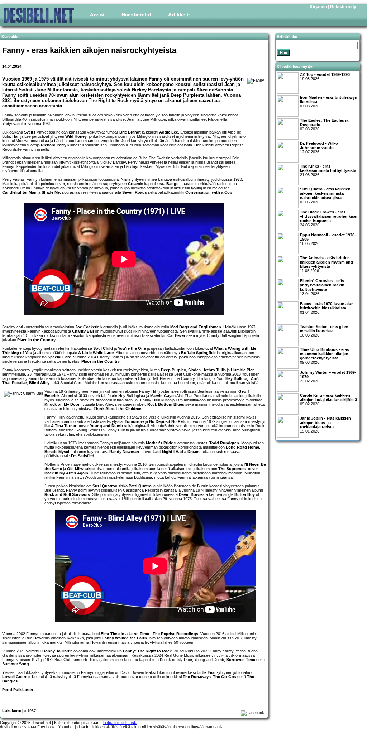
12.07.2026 (319, 147)
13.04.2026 (322, 287)
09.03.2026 (324, 355)
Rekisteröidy (343, 6)
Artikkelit (179, 15)
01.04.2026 (327, 307)
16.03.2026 (324, 330)
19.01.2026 (325, 424)
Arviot (97, 15)
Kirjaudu (318, 6)
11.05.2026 (326, 264)
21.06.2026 (328, 170)
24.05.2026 (329, 218)
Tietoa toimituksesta (120, 722)
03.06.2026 (325, 195)
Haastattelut (136, 15)
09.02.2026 (328, 399)
